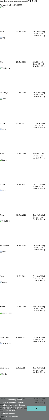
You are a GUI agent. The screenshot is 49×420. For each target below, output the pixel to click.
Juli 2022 (12, 5)
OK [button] (36, 408)
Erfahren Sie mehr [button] (11, 416)
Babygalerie (4, 5)
